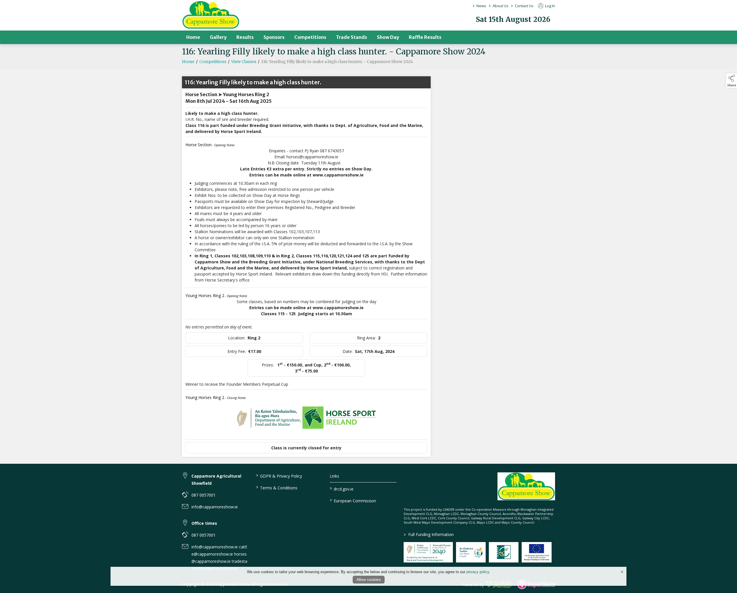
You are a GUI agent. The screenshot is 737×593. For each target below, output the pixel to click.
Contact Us (524, 5)
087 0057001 (203, 495)
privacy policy (477, 572)
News (481, 5)
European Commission (353, 500)
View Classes (243, 61)
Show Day (388, 37)
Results (245, 37)
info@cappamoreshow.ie (214, 507)
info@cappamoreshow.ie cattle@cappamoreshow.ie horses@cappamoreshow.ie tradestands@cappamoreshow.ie (219, 557)
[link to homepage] (211, 15)
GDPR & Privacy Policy (279, 475)
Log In (549, 5)
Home (193, 37)
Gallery (218, 37)
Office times (204, 523)
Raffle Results (425, 37)
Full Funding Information (429, 534)
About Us (500, 5)
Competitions (310, 37)
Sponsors (273, 37)
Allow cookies (368, 579)
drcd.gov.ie (342, 488)
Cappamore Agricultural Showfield (216, 479)
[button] (731, 80)
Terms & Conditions (276, 487)
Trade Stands (351, 37)
